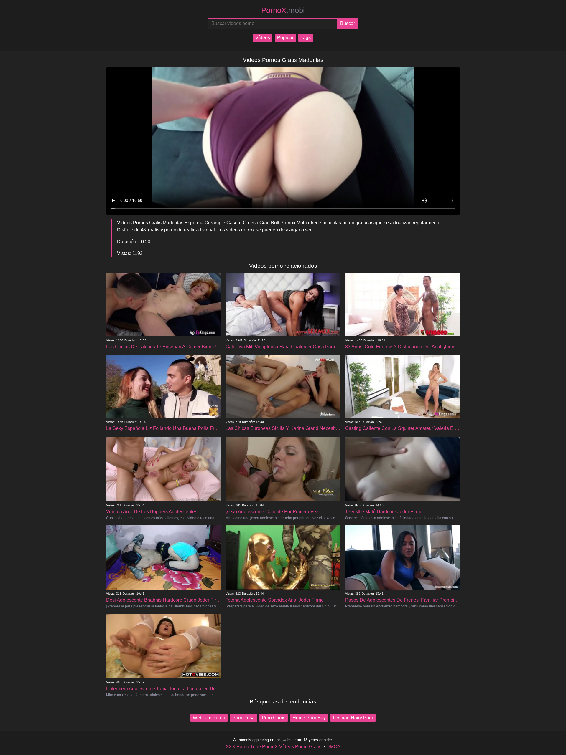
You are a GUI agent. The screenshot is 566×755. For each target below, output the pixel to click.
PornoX (283, 10)
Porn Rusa (243, 717)
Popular (285, 37)
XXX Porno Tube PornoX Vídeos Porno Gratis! (274, 746)
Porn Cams (273, 717)
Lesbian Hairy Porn (353, 717)
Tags (306, 37)
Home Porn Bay (309, 717)
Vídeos (262, 37)
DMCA (333, 746)
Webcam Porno (209, 717)
